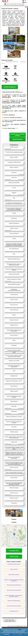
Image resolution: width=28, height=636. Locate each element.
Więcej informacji (17, 139)
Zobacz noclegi (14, 556)
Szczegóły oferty (14, 550)
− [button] (3, 529)
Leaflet (17, 546)
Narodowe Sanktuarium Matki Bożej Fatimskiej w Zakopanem (13, 580)
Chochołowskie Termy (13, 611)
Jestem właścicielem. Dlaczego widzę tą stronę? (9, 621)
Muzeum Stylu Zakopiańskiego (14, 600)
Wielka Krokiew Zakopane (14, 574)
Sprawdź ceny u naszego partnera (17, 134)
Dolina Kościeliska (14, 569)
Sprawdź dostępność (10, 87)
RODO (11, 634)
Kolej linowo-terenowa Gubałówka (14, 605)
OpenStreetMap (23, 546)
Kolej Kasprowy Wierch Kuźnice (13, 564)
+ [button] (3, 526)
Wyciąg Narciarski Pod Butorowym (14, 585)
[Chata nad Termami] (14, 31)
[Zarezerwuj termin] (26, 7)
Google (19, 629)
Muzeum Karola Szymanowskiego (14, 590)
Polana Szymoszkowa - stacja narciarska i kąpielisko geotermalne (13, 596)
